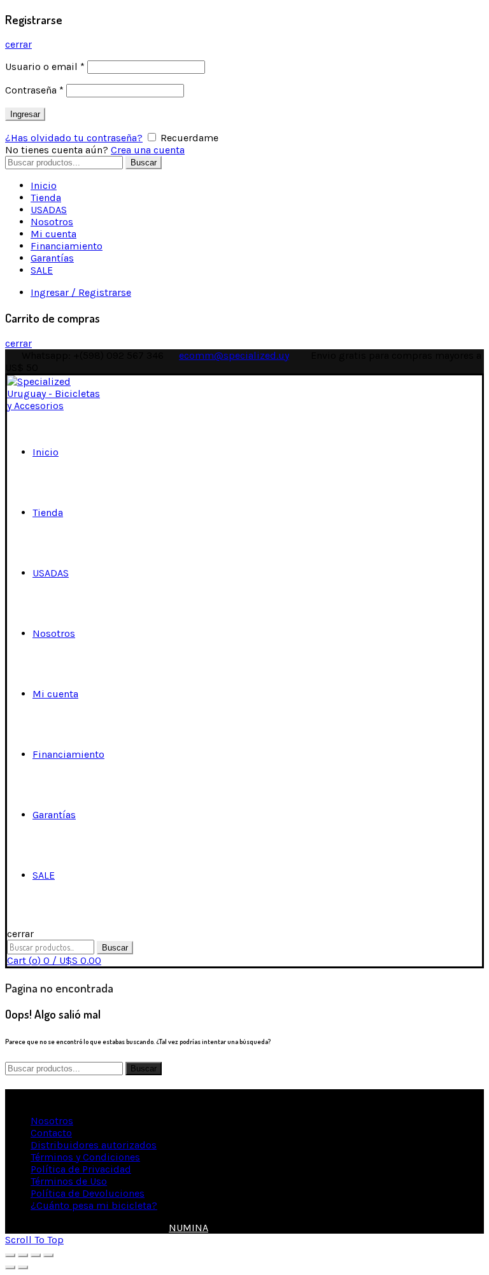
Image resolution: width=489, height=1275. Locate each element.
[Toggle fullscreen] (36, 1255)
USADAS (49, 210)
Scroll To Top (34, 1240)
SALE (42, 270)
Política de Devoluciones (88, 1193)
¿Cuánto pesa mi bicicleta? (94, 1205)
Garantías (52, 258)
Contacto (51, 1133)
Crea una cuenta (148, 150)
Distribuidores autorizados (94, 1145)
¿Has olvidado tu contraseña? (74, 138)
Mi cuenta (53, 234)
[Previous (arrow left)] (10, 1267)
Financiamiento (67, 246)
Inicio (44, 185)
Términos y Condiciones (85, 1157)
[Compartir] (23, 1255)
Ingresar (25, 114)
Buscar (144, 162)
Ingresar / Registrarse (81, 292)
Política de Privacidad (81, 1169)
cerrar (18, 44)
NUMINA (188, 1228)
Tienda (46, 198)
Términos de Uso (69, 1181)
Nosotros (52, 222)
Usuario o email (45, 66)
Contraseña (34, 90)
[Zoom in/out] (48, 1255)
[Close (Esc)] (10, 1255)
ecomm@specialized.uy (234, 355)
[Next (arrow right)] (23, 1267)
